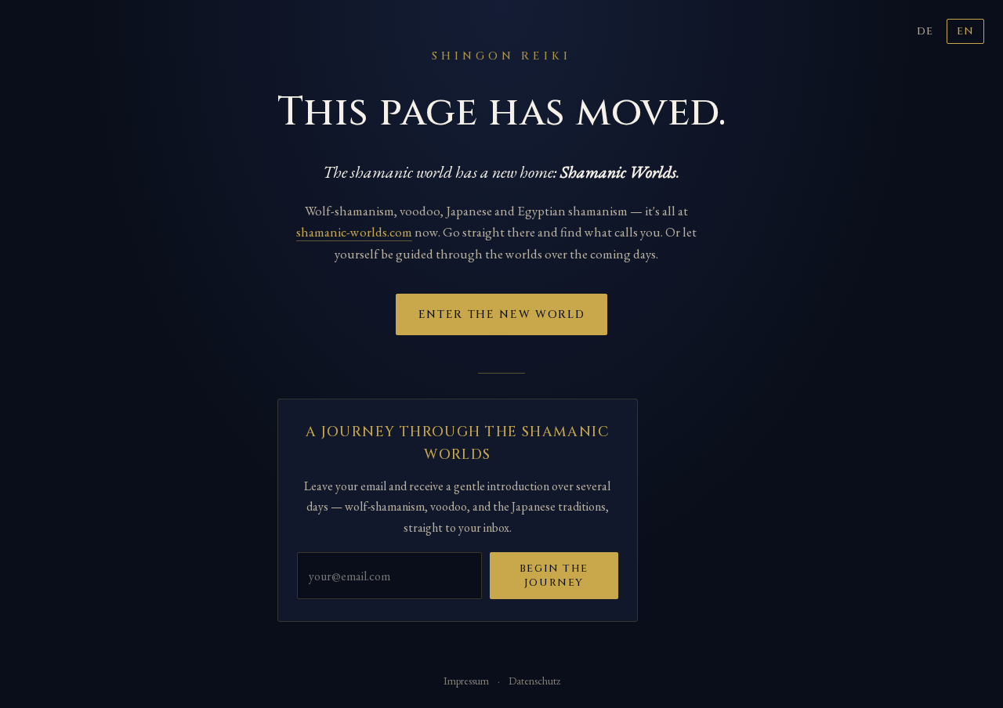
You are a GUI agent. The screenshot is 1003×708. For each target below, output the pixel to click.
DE (925, 31)
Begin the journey (554, 576)
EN (965, 31)
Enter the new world (501, 314)
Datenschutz (534, 681)
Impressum (466, 681)
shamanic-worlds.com (354, 231)
